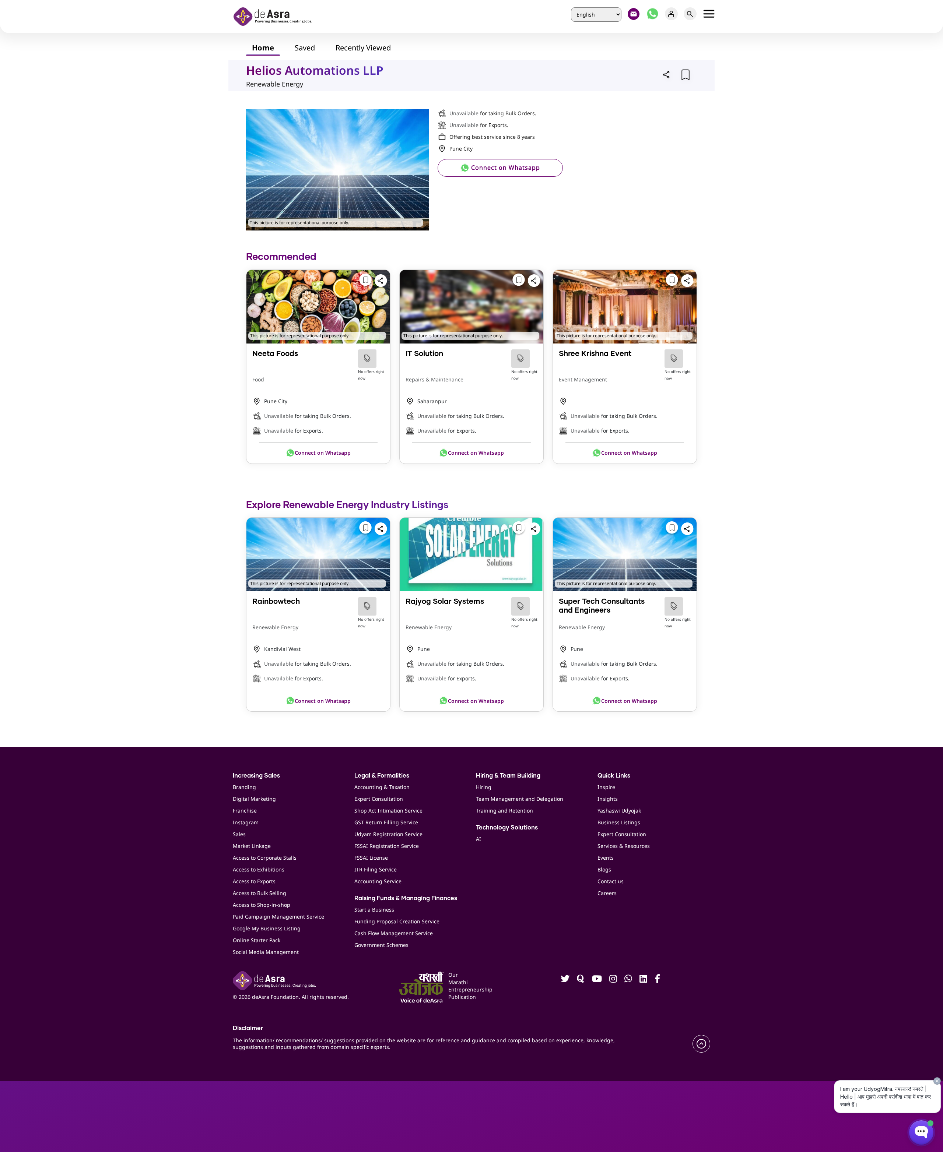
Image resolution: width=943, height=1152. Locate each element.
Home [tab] (263, 48)
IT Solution (424, 353)
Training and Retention (504, 810)
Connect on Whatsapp (504, 167)
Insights (607, 798)
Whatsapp (652, 13)
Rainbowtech (276, 601)
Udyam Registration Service (388, 834)
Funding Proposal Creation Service (396, 921)
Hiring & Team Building (508, 776)
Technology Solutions (507, 828)
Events (605, 857)
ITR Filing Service (375, 869)
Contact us (610, 881)
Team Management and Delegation (519, 798)
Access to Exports (254, 881)
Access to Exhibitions (258, 869)
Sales (239, 834)
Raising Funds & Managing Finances (405, 898)
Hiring (483, 786)
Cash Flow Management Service (393, 933)
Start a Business (374, 909)
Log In (671, 13)
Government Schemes (381, 944)
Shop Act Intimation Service (388, 810)
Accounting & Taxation (382, 786)
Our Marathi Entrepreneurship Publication (459, 985)
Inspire (606, 786)
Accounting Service (378, 881)
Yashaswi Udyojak (619, 810)
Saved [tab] (305, 48)
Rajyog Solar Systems (445, 601)
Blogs (604, 869)
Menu (708, 13)
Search (690, 13)
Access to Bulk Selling (259, 892)
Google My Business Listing (267, 928)
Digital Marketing (254, 798)
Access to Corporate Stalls (265, 857)
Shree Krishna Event (595, 353)
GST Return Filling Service (386, 822)
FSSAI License (371, 857)
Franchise (245, 810)
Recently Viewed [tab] (363, 48)
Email (633, 13)
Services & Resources (623, 845)
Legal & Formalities (381, 776)
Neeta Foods (275, 353)
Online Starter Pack (256, 940)
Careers (607, 892)
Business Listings (618, 822)
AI (478, 838)
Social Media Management (266, 951)
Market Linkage (252, 845)
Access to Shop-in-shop (261, 904)
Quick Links (613, 776)
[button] (666, 74)
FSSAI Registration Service (386, 845)
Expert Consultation (378, 798)
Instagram (246, 822)
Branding (244, 786)
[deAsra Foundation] (275, 15)
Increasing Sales (256, 776)
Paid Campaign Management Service (278, 916)
